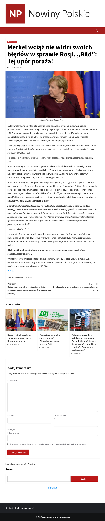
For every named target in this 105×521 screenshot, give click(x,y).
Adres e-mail (60, 417)
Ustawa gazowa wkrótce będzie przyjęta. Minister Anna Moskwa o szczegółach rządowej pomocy (29, 288)
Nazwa (11, 415)
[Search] (96, 30)
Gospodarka (12, 42)
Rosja (30, 277)
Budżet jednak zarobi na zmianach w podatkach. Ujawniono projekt (19, 338)
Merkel (18, 277)
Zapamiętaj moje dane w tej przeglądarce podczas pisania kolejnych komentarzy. (48, 444)
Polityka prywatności (24, 508)
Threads (52, 487)
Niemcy (24, 277)
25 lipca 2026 (45, 347)
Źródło (10, 271)
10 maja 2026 (77, 354)
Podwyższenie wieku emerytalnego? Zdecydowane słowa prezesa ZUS (49, 340)
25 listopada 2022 (16, 67)
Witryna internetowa (13, 431)
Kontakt (9, 508)
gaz (13, 277)
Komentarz (13, 380)
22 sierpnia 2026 (14, 344)
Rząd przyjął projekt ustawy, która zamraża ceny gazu (75, 287)
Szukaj (9, 469)
